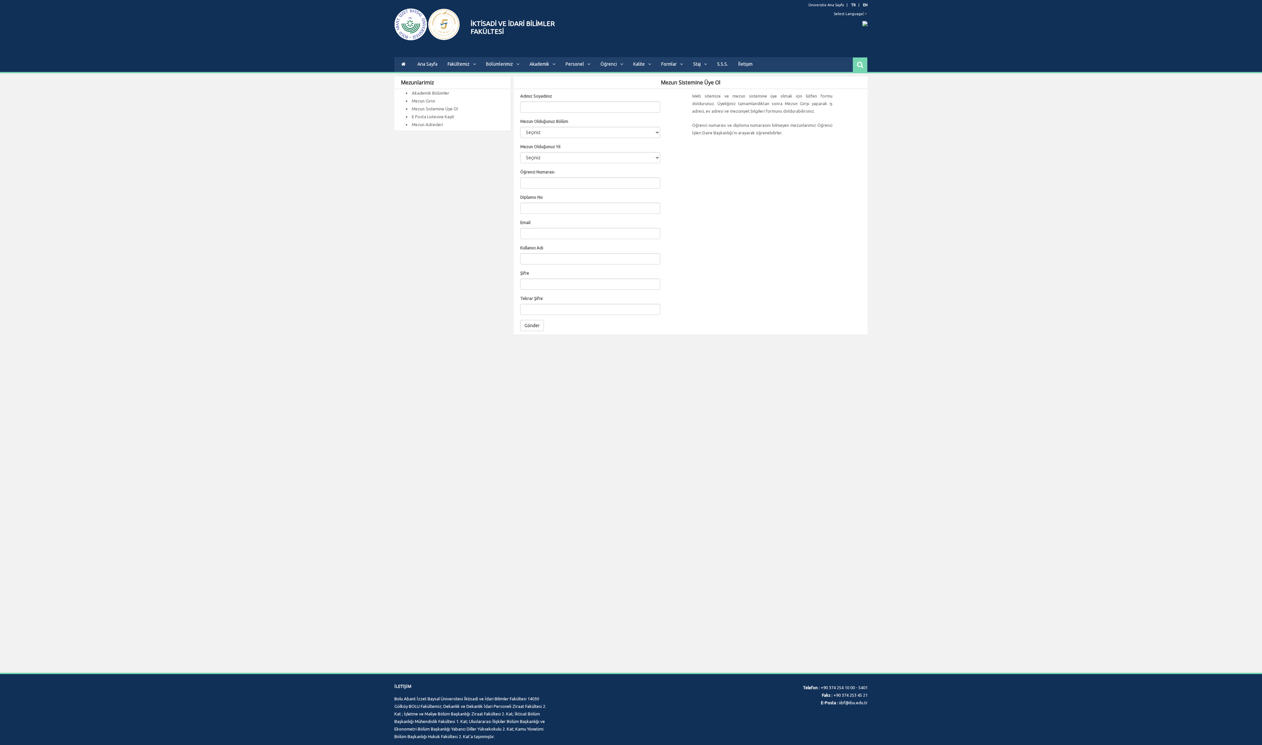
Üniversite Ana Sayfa (826, 5)
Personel (575, 64)
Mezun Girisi (423, 101)
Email (525, 222)
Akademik (539, 64)
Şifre (524, 273)
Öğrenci (608, 64)
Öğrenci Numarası (537, 171)
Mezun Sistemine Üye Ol (435, 108)
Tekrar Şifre (531, 298)
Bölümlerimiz (499, 64)
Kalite (639, 64)
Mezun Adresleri (427, 124)
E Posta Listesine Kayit (433, 116)
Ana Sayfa (427, 64)
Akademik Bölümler (430, 93)
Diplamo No (531, 197)
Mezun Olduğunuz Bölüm (544, 121)
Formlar (669, 64)
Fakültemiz (459, 64)
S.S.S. (722, 64)
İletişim (745, 64)
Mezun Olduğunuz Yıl (540, 146)
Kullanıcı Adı (531, 247)
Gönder (532, 325)
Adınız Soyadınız (536, 96)
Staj (697, 64)
